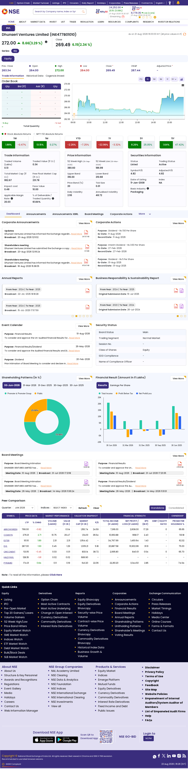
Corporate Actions (121, 214)
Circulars (74, 3)
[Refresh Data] (184, 34)
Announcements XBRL (65, 214)
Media (8, 693)
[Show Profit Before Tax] (124, 393)
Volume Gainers (14, 617)
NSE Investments (62, 702)
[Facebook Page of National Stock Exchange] (158, 756)
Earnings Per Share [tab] (120, 385)
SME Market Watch (16, 635)
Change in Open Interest (57, 613)
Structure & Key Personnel (20, 675)
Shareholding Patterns (129, 621)
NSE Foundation (61, 684)
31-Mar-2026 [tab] (29, 385)
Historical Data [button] (34, 75)
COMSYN (8, 534)
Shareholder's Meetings (130, 630)
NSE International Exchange (68, 693)
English (159, 3)
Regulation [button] (86, 21)
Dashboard (13, 213)
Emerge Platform (109, 680)
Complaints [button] (132, 21)
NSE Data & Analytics (64, 680)
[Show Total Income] (106, 393)
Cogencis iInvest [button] (55, 75)
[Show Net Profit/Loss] (144, 393)
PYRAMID (8, 562)
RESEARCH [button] (148, 21)
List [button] (63, 21)
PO (141, 79)
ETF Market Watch (15, 644)
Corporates (114, 3)
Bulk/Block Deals (14, 652)
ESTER (6, 540)
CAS (11, 3)
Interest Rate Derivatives (56, 626)
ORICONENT (9, 551)
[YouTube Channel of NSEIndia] (174, 756)
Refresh (83, 508)
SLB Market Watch (15, 657)
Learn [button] (101, 21)
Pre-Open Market (15, 608)
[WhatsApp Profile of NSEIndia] (154, 756)
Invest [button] (53, 21)
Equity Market (106, 671)
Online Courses (161, 621)
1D (148, 79)
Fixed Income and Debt (113, 706)
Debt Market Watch (16, 648)
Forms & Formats (163, 626)
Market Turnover (41, 3)
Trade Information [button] (13, 75)
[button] (119, 17)
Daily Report (88, 3)
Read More (76, 233)
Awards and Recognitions (20, 680)
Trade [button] (72, 21)
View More (84, 223)
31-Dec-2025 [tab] (45, 385)
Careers (9, 702)
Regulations (11, 684)
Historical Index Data (91, 647)
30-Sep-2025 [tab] (61, 385)
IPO (64, 3)
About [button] (22, 21)
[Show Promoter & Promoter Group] (18, 393)
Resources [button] (114, 21)
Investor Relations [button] (169, 21)
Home (11, 21)
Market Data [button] (38, 21)
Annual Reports (124, 617)
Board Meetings (94, 214)
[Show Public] (39, 393)
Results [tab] (102, 385)
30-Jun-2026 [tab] (12, 385)
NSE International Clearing (68, 697)
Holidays (101, 3)
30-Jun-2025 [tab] (77, 385)
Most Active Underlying (55, 608)
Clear (96, 508)
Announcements (36, 214)
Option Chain (23, 3)
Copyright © (10, 756)
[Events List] (178, 3)
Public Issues (106, 710)
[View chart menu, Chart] (183, 85)
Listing (8, 599)
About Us (10, 671)
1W (154, 79)
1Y (167, 79)
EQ (15, 51)
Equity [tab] (8, 58)
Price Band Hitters (15, 626)
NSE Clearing (59, 675)
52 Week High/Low (15, 621)
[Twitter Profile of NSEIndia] (164, 756)
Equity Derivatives (109, 688)
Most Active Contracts (55, 604)
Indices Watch (13, 639)
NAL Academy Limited (65, 671)
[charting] (181, 79)
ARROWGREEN (10, 529)
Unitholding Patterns (128, 626)
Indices (102, 675)
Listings (55, 3)
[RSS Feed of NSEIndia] (184, 756)
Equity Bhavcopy (88, 599)
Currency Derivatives (54, 617)
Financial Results (125, 608)
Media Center (160, 617)
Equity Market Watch (17, 630)
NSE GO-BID (127, 737)
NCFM (149, 738)
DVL (8, 28)
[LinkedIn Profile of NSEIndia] (169, 756)
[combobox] (56, 12)
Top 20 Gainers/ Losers (18, 613)
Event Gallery (12, 688)
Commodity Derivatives (56, 621)
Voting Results (124, 635)
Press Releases (131, 3)
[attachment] (86, 232)
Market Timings (161, 608)
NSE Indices (58, 688)
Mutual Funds (106, 684)
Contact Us (147, 3)
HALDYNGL (9, 557)
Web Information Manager (21, 710)
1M (161, 79)
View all (56, 706)
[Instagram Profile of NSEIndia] (179, 756)
